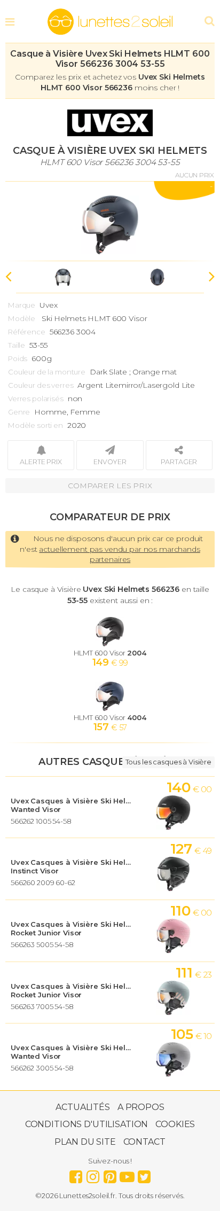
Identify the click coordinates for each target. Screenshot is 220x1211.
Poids (17, 358)
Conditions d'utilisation (86, 1124)
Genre (19, 412)
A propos (140, 1107)
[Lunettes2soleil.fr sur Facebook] (75, 1174)
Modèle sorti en (35, 425)
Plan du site (84, 1142)
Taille (16, 345)
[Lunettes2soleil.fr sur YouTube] (127, 1174)
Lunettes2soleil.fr (110, 22)
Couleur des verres (40, 385)
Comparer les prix (110, 485)
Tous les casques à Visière (168, 761)
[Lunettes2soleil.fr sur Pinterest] (110, 1174)
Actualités (83, 1107)
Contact (144, 1142)
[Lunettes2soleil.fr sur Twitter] (144, 1174)
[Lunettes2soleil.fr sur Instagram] (92, 1174)
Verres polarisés (36, 398)
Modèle (21, 318)
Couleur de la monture (46, 372)
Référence (26, 331)
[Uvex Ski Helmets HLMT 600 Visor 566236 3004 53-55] (110, 221)
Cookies (175, 1124)
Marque (21, 305)
